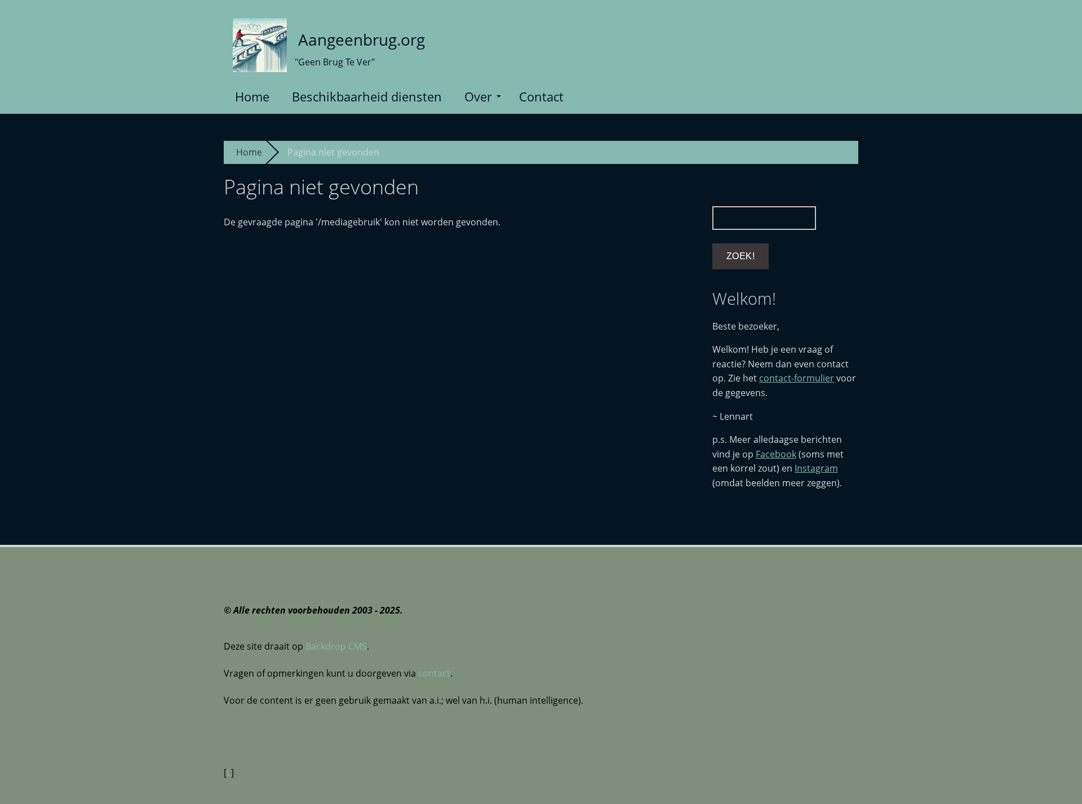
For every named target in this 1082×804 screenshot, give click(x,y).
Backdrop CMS (336, 646)
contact (434, 673)
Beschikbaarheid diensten (367, 96)
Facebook (776, 454)
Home (252, 96)
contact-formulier (796, 378)
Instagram (816, 468)
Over (478, 96)
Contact (541, 96)
